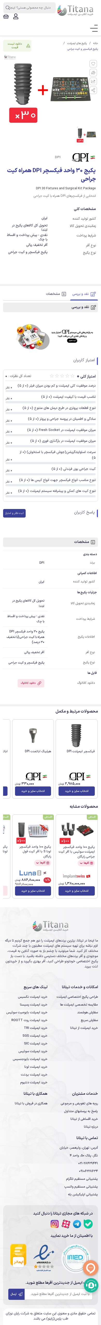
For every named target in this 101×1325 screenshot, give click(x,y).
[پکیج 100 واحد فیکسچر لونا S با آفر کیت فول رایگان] (33, 831)
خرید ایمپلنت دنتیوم (33, 1082)
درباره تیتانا (91, 1126)
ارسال (13, 1294)
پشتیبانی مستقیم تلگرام (82, 1178)
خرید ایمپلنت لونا (35, 1066)
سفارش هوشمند (87, 1012)
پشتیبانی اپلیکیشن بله (83, 1194)
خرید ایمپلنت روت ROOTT (29, 1020)
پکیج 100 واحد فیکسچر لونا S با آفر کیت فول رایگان (35, 852)
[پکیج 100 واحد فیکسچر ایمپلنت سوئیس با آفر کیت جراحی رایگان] (77, 831)
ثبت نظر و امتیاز (14, 513)
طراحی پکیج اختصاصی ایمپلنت (77, 996)
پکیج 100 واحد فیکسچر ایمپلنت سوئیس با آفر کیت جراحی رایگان (77, 852)
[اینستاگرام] (54, 1224)
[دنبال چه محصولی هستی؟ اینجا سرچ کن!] (7, 7)
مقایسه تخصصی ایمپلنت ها (79, 1004)
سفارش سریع (89, 1020)
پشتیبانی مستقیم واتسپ (81, 1186)
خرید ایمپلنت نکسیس (32, 996)
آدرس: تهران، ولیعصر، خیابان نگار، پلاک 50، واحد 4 (79, 1151)
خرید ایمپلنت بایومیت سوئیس (26, 1012)
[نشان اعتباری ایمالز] (18, 1258)
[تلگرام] (77, 1224)
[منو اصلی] (92, 28)
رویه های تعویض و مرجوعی (79, 1103)
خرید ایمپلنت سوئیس (32, 1051)
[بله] (88, 1224)
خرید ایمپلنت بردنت (34, 1074)
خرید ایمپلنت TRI (35, 1028)
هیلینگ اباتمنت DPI (38, 751)
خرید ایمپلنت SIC (35, 1043)
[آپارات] (65, 1224)
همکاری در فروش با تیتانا (31, 1103)
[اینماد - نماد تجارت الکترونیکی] (43, 1258)
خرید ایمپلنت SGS (35, 1035)
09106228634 (88, 1171)
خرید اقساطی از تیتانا (84, 1119)
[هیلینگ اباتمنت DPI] (33, 735)
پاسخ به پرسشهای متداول (81, 1111)
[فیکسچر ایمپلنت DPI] (77, 735)
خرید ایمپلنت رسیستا (33, 1004)
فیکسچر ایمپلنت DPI (81, 751)
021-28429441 (88, 1163)
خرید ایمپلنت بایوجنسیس (30, 1059)
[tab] (84, 294)
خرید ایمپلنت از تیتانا (84, 1028)
